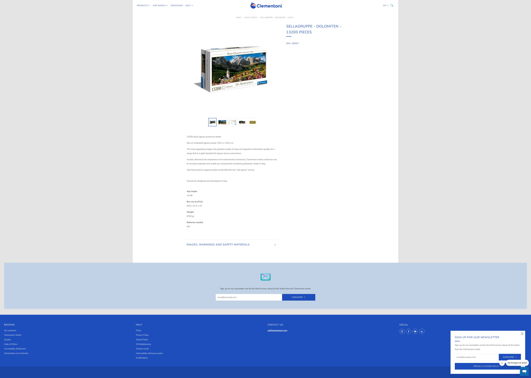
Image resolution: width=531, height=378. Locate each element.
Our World (159, 5)
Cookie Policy (142, 339)
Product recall (142, 348)
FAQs (138, 330)
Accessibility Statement (15, 348)
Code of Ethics (10, 344)
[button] (212, 122)
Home (238, 17)
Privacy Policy (142, 335)
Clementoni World (12, 335)
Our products (10, 330)
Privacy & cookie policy (487, 366)
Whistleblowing (143, 344)
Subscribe (297, 297)
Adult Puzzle (250, 17)
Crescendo (177, 5)
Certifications (142, 357)
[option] (232, 69)
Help (188, 5)
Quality (7, 339)
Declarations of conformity (16, 353)
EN (384, 5)
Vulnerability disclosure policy (149, 353)
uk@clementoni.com (277, 330)
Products (142, 5)
